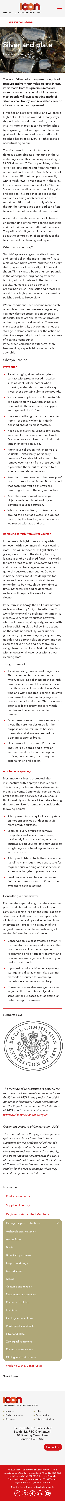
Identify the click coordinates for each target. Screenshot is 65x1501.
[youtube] (48, 1493)
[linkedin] (40, 1493)
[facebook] (32, 1493)
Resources (10, 1419)
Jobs (38, 1411)
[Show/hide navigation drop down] (59, 8)
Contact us (52, 1447)
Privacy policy (42, 1415)
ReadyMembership (45, 1487)
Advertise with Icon (45, 1419)
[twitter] (25, 1493)
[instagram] (17, 1493)
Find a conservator (14, 1415)
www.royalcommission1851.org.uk (25, 1115)
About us (9, 1411)
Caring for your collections (20, 22)
